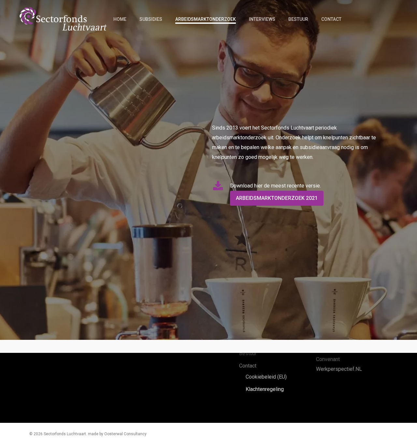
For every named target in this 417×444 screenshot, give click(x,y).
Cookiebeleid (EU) (266, 377)
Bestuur (248, 353)
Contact (247, 366)
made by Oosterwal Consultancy (117, 434)
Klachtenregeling (265, 389)
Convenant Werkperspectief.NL (339, 364)
